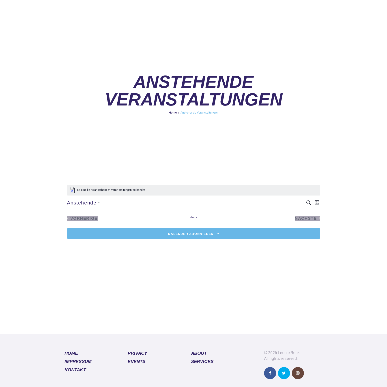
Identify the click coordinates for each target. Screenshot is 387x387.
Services (202, 361)
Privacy (137, 353)
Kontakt (75, 369)
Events (136, 361)
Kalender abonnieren (190, 234)
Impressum (78, 361)
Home (173, 112)
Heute (193, 217)
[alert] (193, 190)
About (199, 353)
